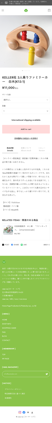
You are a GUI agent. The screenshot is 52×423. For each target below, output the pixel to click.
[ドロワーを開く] (2, 10)
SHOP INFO (6, 324)
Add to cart (26, 129)
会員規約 (8, 398)
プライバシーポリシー (13, 389)
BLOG (4, 336)
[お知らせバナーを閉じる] (2, 3)
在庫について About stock (26, 149)
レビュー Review (41, 149)
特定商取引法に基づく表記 (15, 393)
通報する (47, 245)
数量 (4, 106)
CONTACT (6, 340)
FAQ (3, 332)
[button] (22, 70)
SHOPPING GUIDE (9, 328)
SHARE (16, 244)
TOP (3, 354)
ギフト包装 (6, 94)
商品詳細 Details (10, 149)
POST (7, 244)
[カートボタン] (49, 10)
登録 (47, 374)
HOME (4, 319)
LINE (25, 244)
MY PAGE (5, 358)
